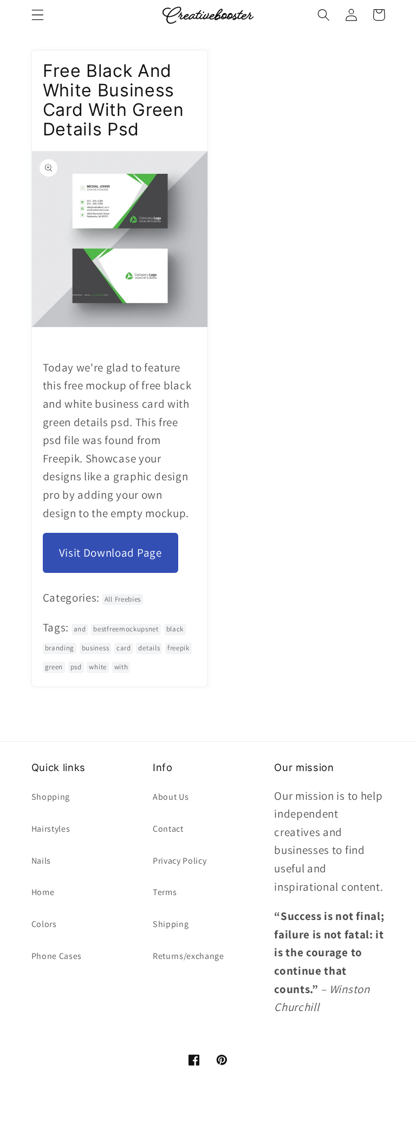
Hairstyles (50, 828)
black (175, 629)
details (149, 647)
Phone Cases (56, 956)
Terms (165, 892)
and (80, 629)
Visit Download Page (110, 552)
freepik (178, 647)
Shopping (50, 796)
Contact (168, 828)
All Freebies (123, 599)
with (121, 666)
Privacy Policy (180, 860)
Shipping (171, 924)
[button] (37, 15)
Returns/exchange (188, 956)
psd (76, 666)
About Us (171, 796)
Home (43, 892)
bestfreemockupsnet (125, 629)
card (123, 647)
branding (60, 647)
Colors (44, 924)
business (95, 647)
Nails (41, 860)
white (97, 666)
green (54, 666)
